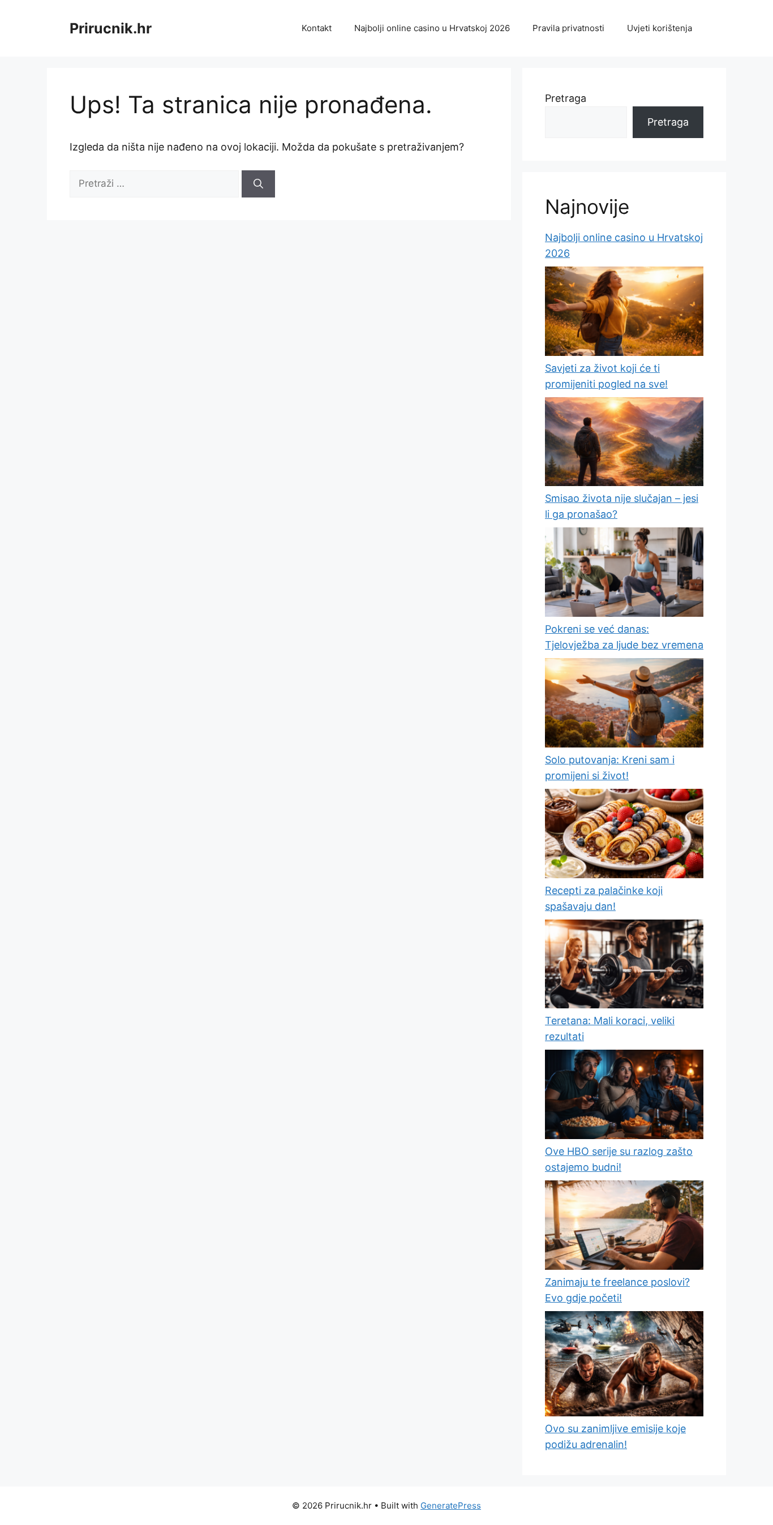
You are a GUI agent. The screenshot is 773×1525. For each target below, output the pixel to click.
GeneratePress (450, 1505)
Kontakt (317, 28)
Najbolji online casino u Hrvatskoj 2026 (432, 28)
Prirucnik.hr (111, 28)
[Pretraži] (258, 183)
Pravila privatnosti (568, 28)
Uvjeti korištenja (659, 28)
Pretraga (565, 98)
